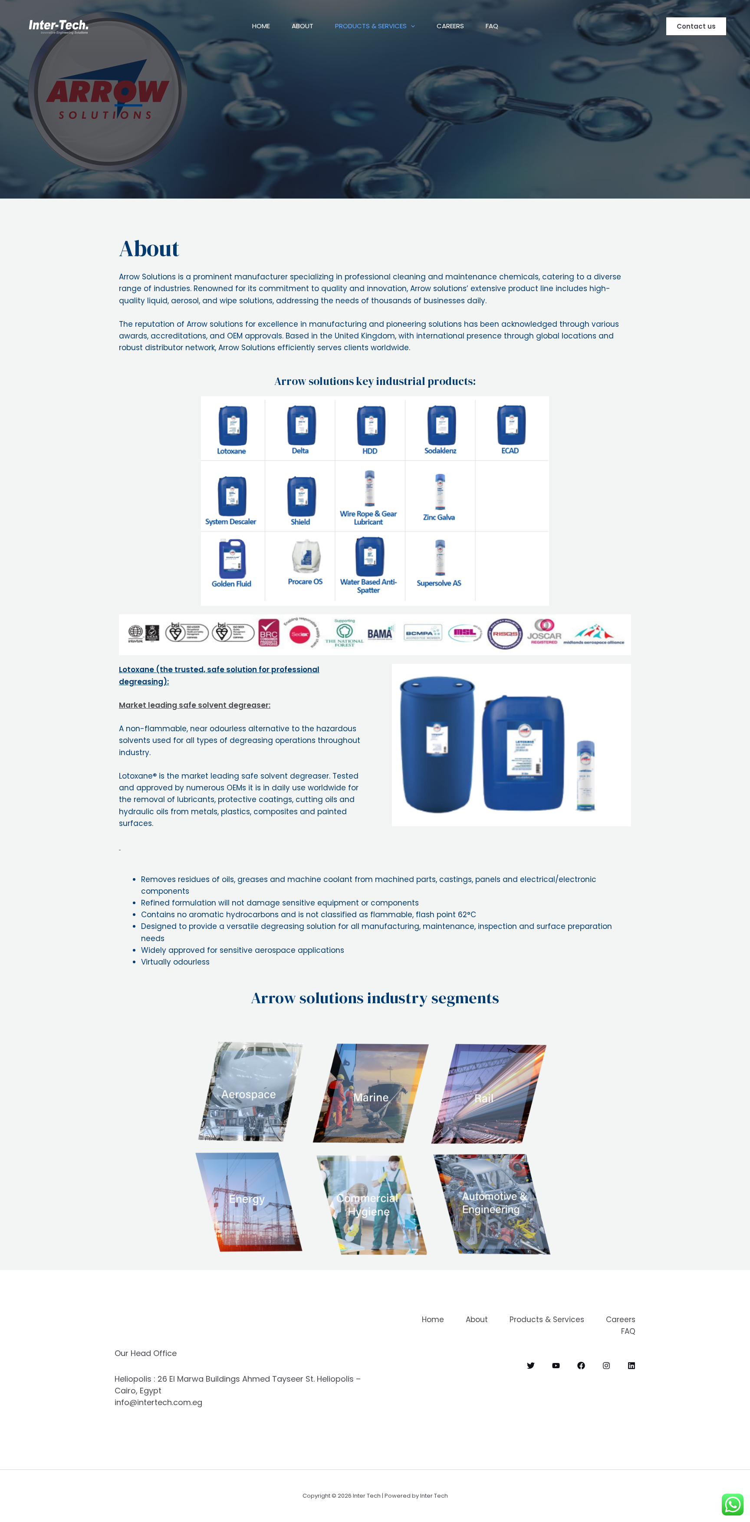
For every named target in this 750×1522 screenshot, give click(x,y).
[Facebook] (581, 1365)
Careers (450, 25)
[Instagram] (606, 1365)
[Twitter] (531, 1365)
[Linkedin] (631, 1365)
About (302, 25)
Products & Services (371, 25)
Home (261, 25)
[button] (411, 26)
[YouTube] (556, 1365)
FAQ (492, 25)
